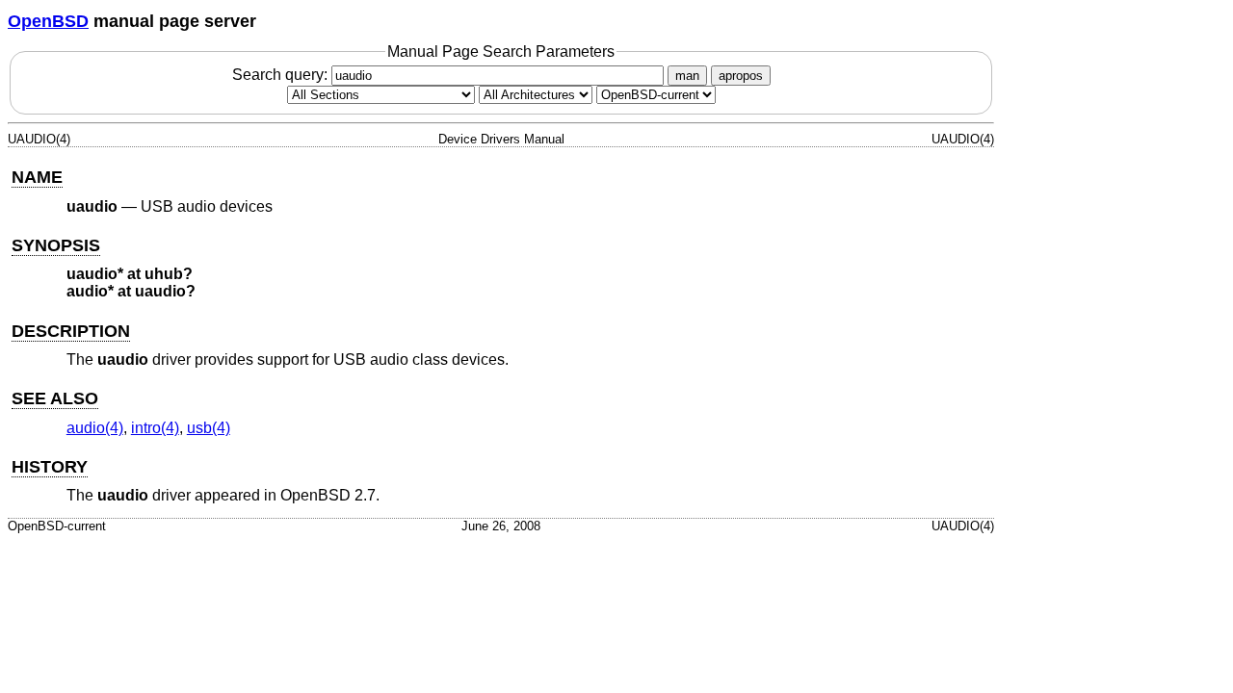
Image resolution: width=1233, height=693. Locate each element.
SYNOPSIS (56, 245)
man (687, 75)
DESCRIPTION (71, 331)
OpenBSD (48, 21)
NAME (37, 177)
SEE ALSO (55, 398)
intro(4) (155, 428)
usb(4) (208, 428)
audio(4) (94, 428)
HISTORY (50, 466)
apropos (741, 75)
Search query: (281, 74)
